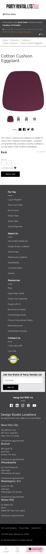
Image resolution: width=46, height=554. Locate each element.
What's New (13, 216)
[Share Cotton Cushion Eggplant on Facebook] (24, 129)
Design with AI (14, 304)
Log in (6, 551)
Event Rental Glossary (17, 331)
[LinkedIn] (17, 405)
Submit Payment (15, 226)
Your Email (7, 378)
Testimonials (13, 252)
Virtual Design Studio (17, 315)
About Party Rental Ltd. (18, 241)
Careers (11, 273)
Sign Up (10, 387)
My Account (13, 210)
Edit (42, 34)
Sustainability (13, 262)
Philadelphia (8, 462)
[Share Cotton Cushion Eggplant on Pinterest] (32, 129)
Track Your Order (15, 205)
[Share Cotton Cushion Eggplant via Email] (20, 129)
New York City (9, 425)
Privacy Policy (24, 528)
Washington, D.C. (11, 481)
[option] (10, 119)
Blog (10, 288)
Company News (15, 268)
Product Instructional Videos (20, 320)
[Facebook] (11, 405)
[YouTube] (34, 405)
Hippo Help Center (16, 293)
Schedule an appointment (12, 441)
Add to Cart (10, 174)
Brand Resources (15, 325)
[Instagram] (22, 405)
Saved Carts (13, 221)
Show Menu (10, 14)
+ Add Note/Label (7, 168)
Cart (17, 551)
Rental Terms (36, 528)
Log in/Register (15, 199)
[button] (23, 91)
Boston (5, 443)
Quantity (4, 159)
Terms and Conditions (9, 528)
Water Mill (7, 499)
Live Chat (12, 351)
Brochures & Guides (17, 309)
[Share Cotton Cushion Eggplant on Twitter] (28, 129)
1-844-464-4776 (15, 346)
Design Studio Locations (18, 246)
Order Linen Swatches (17, 299)
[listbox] (23, 119)
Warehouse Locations (17, 257)
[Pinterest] (28, 405)
